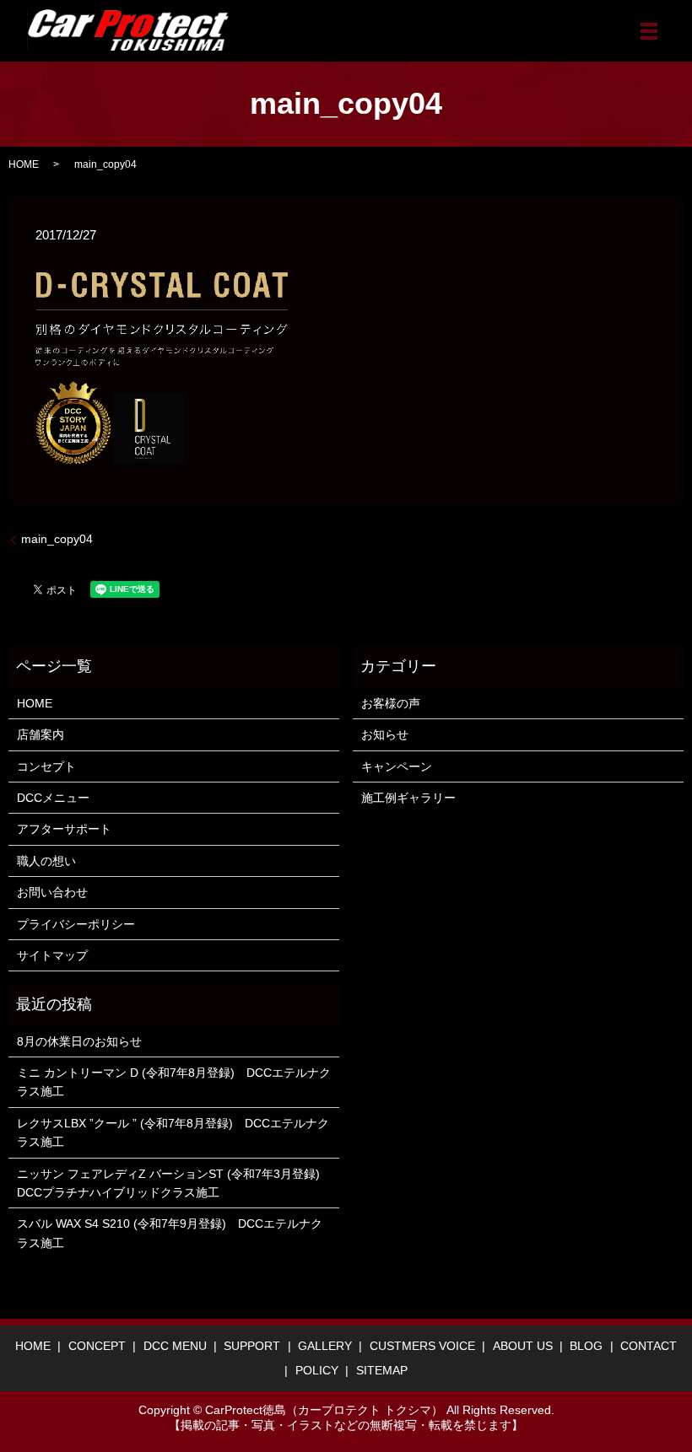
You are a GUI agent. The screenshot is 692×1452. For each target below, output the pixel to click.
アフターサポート (64, 829)
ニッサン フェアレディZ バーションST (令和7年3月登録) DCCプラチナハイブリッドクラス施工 (174, 1183)
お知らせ (384, 734)
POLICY (316, 1370)
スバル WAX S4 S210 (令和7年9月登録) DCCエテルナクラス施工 (169, 1233)
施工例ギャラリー (408, 797)
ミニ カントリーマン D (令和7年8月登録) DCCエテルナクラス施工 (174, 1082)
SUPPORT (252, 1346)
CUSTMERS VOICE (422, 1346)
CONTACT (648, 1346)
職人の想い (46, 861)
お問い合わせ (52, 892)
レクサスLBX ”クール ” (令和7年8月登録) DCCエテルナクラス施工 (173, 1132)
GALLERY (325, 1346)
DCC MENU (175, 1346)
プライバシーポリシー (76, 924)
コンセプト (46, 766)
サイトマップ (52, 955)
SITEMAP (382, 1370)
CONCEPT (97, 1346)
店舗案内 (40, 734)
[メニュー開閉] (649, 31)
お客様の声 (390, 703)
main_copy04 (57, 539)
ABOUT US (523, 1346)
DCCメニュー (53, 797)
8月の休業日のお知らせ (79, 1041)
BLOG (586, 1346)
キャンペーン (396, 766)
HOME (23, 164)
